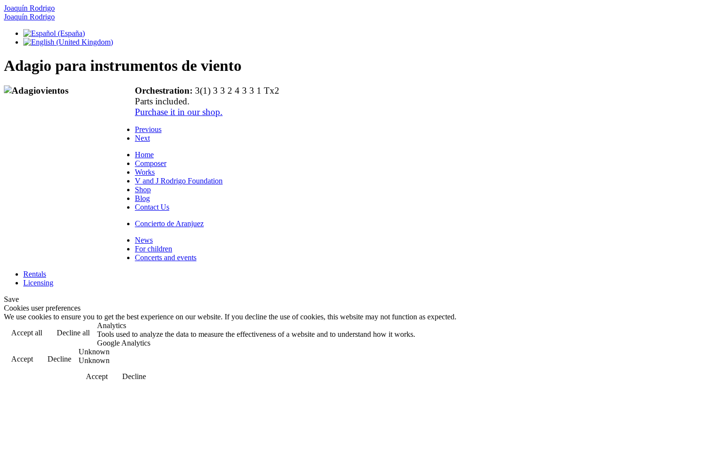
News (144, 240)
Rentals (34, 274)
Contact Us (152, 207)
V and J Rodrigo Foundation (179, 181)
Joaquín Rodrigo (29, 8)
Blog (142, 198)
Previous (148, 129)
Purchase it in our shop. (179, 112)
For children (153, 249)
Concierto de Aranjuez (169, 223)
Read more (684, 334)
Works (145, 172)
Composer (150, 163)
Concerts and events (165, 257)
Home (144, 154)
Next (142, 138)
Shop (143, 189)
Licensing (38, 283)
